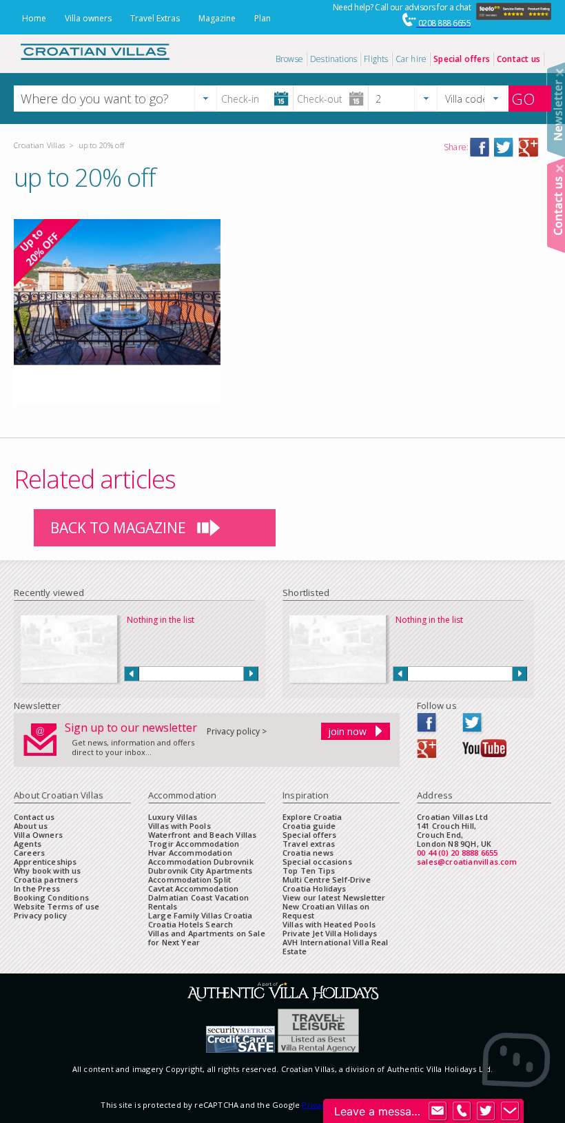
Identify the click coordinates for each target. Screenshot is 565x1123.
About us (31, 826)
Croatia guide (309, 826)
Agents (27, 843)
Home (34, 18)
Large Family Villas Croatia (200, 915)
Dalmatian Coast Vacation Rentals (198, 901)
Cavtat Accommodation (193, 888)
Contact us (34, 817)
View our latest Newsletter (333, 897)
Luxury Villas (172, 817)
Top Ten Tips (308, 870)
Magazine (217, 18)
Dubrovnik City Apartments (200, 870)
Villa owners (88, 18)
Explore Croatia (312, 817)
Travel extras (308, 843)
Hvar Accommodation (190, 852)
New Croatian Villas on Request (326, 910)
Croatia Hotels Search (190, 924)
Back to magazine (118, 527)
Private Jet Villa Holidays (329, 933)
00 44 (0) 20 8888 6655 (457, 852)
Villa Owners (38, 835)
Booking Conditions (51, 897)
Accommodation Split (189, 879)
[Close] (560, 72)
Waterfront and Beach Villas (202, 835)
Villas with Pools (179, 826)
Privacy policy (40, 915)
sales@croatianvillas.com (467, 861)
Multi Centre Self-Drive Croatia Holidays (326, 884)
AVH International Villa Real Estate (335, 946)
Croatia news (307, 852)
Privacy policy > (237, 731)
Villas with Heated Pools (329, 924)
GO (523, 98)
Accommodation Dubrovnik (201, 861)
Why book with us (47, 870)
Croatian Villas (39, 145)
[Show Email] (437, 1111)
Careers (29, 852)
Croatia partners (46, 879)
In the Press (37, 888)
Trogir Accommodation (193, 843)
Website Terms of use (56, 906)
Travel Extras (155, 18)
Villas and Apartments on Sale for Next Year (206, 937)
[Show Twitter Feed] (486, 1111)
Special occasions (317, 861)
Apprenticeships (45, 861)
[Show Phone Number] (462, 1111)
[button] (205, 98)
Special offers (309, 835)
